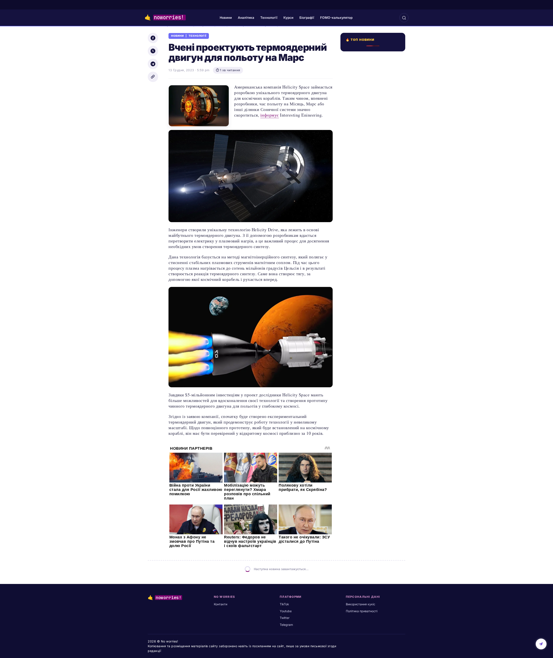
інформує (269, 115)
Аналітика (246, 18)
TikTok (284, 604)
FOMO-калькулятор (336, 18)
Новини (226, 18)
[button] (403, 17)
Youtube (286, 611)
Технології (268, 18)
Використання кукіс (360, 604)
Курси (288, 18)
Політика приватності (361, 611)
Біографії (306, 18)
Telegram (286, 624)
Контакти (220, 604)
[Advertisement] (374, 198)
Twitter (284, 618)
